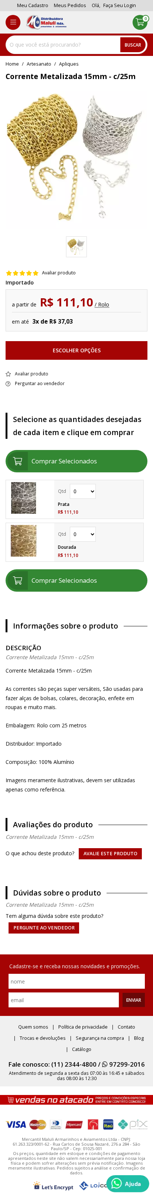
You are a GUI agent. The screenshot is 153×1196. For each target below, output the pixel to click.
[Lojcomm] (99, 1185)
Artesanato (39, 64)
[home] (46, 22)
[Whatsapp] (127, 1183)
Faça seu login (119, 5)
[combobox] (76, 44)
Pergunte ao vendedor (44, 928)
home (12, 64)
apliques (69, 64)
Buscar (133, 45)
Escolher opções (77, 350)
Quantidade (99, 491)
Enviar (133, 1000)
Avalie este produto (110, 853)
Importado (20, 283)
